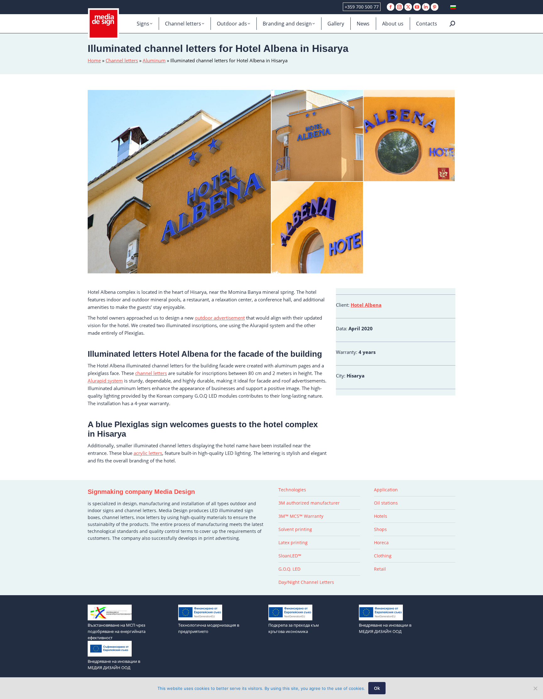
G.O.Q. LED (289, 569)
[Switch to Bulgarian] (453, 7)
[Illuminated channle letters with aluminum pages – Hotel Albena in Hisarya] (318, 136)
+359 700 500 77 (362, 7)
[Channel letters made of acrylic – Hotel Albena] (410, 136)
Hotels (380, 516)
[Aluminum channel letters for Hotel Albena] (180, 181)
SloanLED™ (289, 556)
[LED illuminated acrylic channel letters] (318, 228)
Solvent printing (295, 529)
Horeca (381, 542)
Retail (380, 569)
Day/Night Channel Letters (306, 582)
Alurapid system (105, 380)
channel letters (151, 373)
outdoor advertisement (220, 318)
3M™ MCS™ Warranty (300, 516)
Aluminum (154, 60)
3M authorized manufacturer (309, 503)
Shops (380, 529)
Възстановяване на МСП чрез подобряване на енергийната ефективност (116, 631)
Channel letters (122, 60)
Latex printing (293, 542)
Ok (377, 688)
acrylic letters (148, 453)
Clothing (383, 556)
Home (94, 60)
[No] (535, 688)
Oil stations (386, 503)
